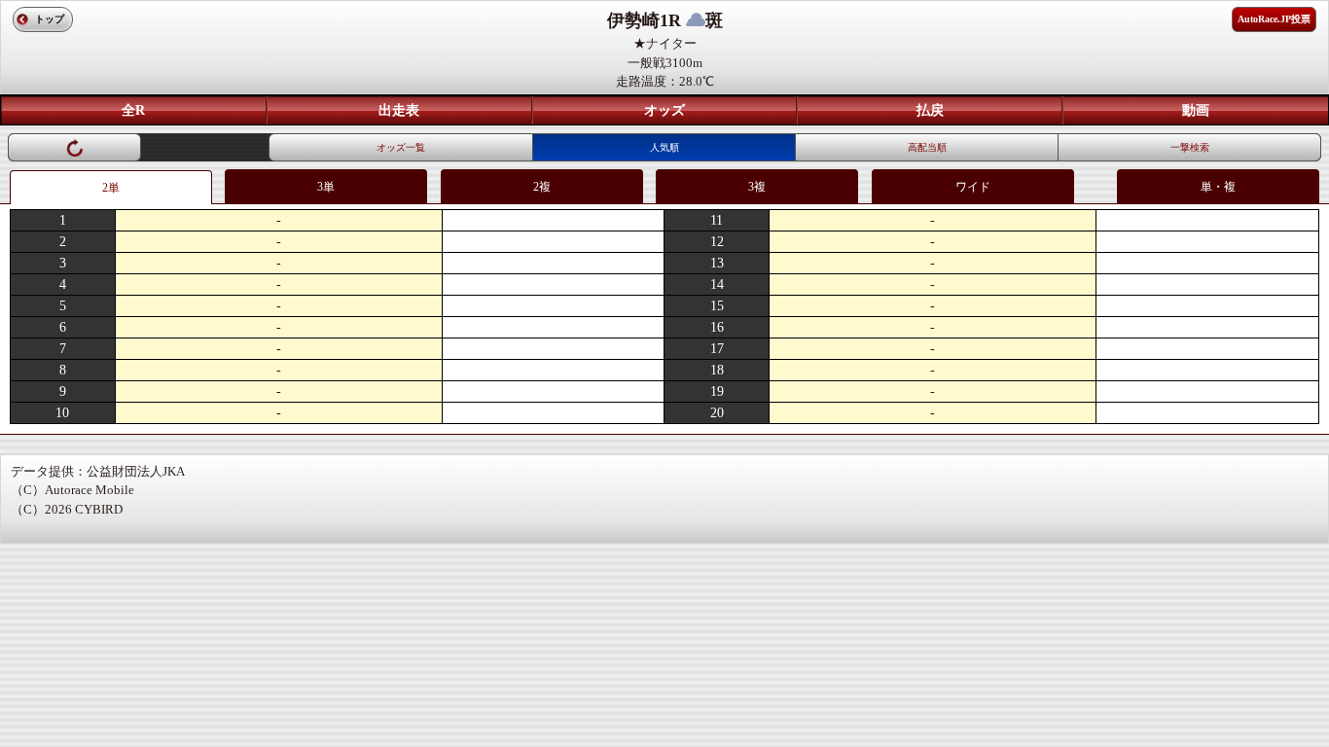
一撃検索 (1189, 147)
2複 (542, 187)
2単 (111, 188)
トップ (49, 19)
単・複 (1218, 187)
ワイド (972, 187)
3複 (757, 187)
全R (133, 110)
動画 (1195, 110)
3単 (326, 187)
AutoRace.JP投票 (1274, 19)
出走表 (398, 110)
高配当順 (927, 147)
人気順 (664, 147)
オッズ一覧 (401, 147)
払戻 (930, 110)
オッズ (664, 110)
